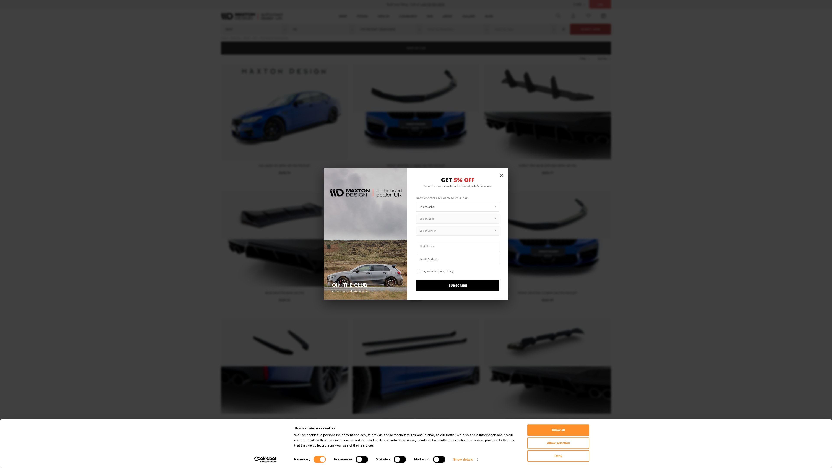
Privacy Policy (445, 271)
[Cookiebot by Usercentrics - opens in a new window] (265, 459)
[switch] (362, 459)
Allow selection (558, 443)
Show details (463, 459)
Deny (558, 456)
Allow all (558, 430)
